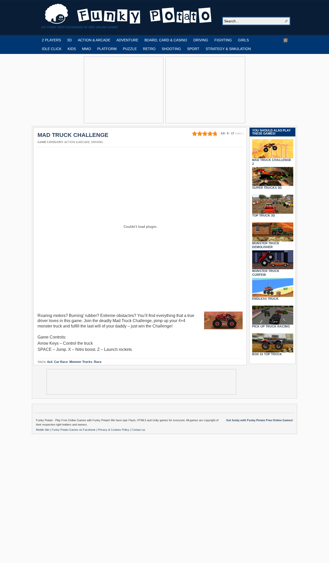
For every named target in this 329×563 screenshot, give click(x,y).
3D (69, 40)
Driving (97, 142)
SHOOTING (171, 49)
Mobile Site (43, 429)
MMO (86, 49)
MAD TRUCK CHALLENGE (73, 135)
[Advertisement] (123, 90)
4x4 (49, 362)
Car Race (61, 362)
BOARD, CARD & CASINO (165, 40)
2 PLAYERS (51, 40)
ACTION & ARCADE (94, 40)
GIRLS (243, 40)
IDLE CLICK (51, 49)
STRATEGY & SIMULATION (228, 49)
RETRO (149, 49)
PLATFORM (107, 49)
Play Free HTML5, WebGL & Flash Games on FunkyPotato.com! (128, 14)
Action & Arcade (77, 142)
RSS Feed (286, 40)
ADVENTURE (127, 40)
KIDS (72, 49)
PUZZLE (130, 49)
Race (98, 362)
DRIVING (200, 40)
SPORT (193, 49)
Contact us (138, 429)
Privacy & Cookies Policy (114, 429)
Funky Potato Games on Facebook (74, 429)
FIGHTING (223, 40)
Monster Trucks (80, 362)
